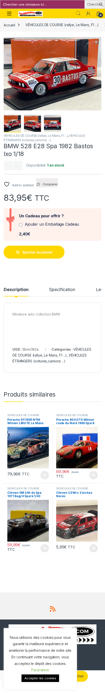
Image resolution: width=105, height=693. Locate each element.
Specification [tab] (62, 289)
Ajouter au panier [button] (43, 475)
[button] (101, 4)
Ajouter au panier (37, 252)
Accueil (9, 25)
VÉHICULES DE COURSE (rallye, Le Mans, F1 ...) (62, 25)
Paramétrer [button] (40, 670)
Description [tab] (16, 289)
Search (78, 13)
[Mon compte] (88, 13)
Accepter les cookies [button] (40, 678)
